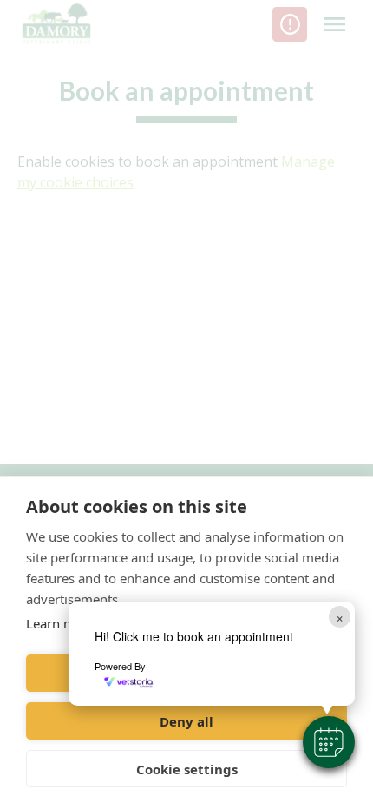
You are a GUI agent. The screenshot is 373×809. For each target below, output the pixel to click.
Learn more (60, 623)
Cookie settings (187, 769)
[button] (329, 742)
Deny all (186, 721)
